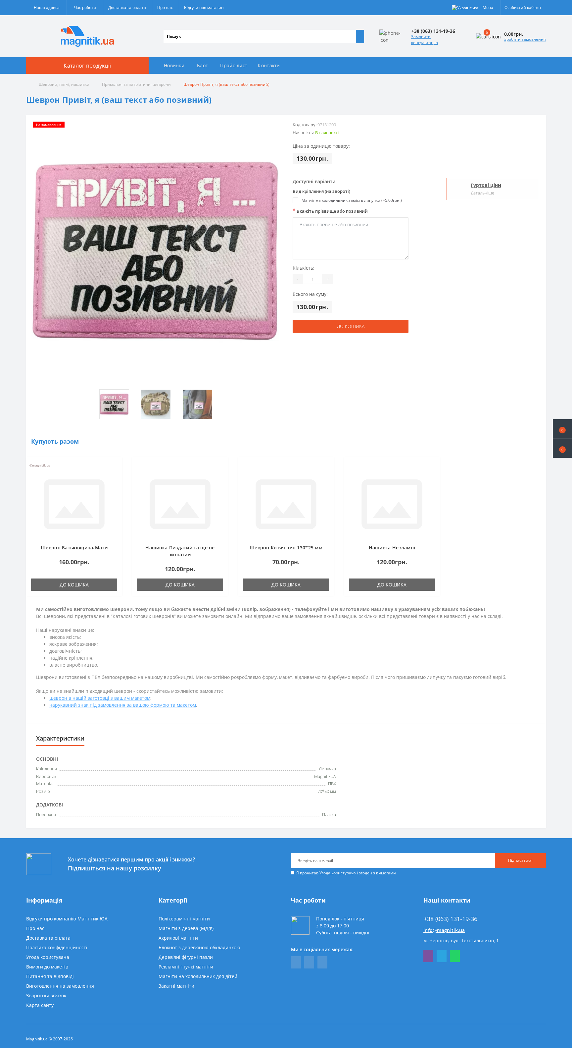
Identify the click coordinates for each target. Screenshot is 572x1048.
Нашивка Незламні (392, 547)
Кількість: (303, 268)
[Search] (360, 36)
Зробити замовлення (525, 39)
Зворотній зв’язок (46, 995)
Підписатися (520, 860)
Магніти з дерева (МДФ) (186, 928)
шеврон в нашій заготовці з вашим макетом (99, 698)
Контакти (269, 65)
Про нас (165, 7)
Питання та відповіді (50, 976)
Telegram (442, 956)
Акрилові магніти (178, 938)
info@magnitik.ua (444, 930)
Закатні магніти (176, 986)
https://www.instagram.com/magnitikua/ (322, 962)
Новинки (174, 65)
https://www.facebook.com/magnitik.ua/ (296, 962)
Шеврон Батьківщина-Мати (74, 547)
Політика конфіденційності (56, 947)
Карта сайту (40, 1005)
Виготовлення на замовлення (60, 986)
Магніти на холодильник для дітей (198, 976)
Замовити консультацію (424, 39)
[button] (562, 448)
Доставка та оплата (127, 7)
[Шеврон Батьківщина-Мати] (74, 504)
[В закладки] (115, 467)
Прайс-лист (233, 65)
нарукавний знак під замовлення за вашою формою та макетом (122, 705)
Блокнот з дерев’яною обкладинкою (199, 947)
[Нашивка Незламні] (392, 504)
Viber (428, 956)
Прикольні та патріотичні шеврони (136, 84)
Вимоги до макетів (47, 967)
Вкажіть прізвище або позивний (330, 210)
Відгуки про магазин (204, 7)
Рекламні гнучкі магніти (186, 967)
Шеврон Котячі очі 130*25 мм (286, 547)
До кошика (350, 326)
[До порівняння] (115, 476)
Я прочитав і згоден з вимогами (346, 873)
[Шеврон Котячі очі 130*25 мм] (286, 504)
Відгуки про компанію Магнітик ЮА (67, 918)
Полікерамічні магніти (184, 918)
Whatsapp (455, 956)
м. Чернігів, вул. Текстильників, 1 (461, 940)
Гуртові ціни (486, 185)
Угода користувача (337, 873)
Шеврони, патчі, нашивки (64, 84)
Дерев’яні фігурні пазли (186, 957)
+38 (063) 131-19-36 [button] (450, 919)
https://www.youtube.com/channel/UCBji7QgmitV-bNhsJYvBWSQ (309, 962)
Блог (202, 65)
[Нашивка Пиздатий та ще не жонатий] (180, 504)
